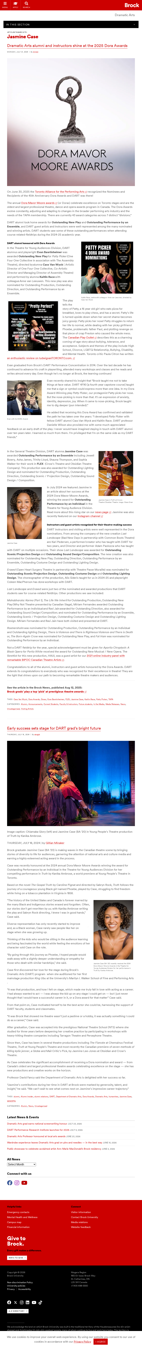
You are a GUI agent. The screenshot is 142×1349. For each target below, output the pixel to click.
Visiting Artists (27, 709)
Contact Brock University (84, 1217)
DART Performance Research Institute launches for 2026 (38, 1129)
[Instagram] (17, 1182)
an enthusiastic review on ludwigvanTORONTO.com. (39, 358)
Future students (85, 704)
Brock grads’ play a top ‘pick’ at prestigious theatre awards (45, 691)
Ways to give (16, 1258)
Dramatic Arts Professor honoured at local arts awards (36, 1136)
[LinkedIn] (27, 1302)
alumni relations (41, 1096)
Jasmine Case (77, 699)
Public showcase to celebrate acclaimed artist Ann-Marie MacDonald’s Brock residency (54, 1148)
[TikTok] (40, 1302)
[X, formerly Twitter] (15, 1302)
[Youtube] (24, 1182)
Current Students (51, 704)
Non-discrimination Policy (20, 1282)
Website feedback (81, 1227)
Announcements (35, 704)
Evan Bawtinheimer (55, 699)
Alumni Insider (27, 1096)
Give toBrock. (16, 1241)
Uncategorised (13, 709)
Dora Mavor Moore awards (38, 203)
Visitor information (81, 1212)
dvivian (35, 52)
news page (101, 512)
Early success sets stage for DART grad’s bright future (54, 728)
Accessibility (24, 1289)
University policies (16, 1285)
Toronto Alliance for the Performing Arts (59, 191)
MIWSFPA (11, 1101)
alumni (16, 1096)
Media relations (79, 1222)
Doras (43, 699)
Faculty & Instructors (68, 704)
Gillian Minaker (55, 843)
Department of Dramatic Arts (68, 1096)
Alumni (24, 704)
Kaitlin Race (90, 699)
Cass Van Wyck (20, 699)
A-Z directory (16, 1311)
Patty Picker (101, 699)
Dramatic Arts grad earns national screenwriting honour (37, 1123)
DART (52, 1096)
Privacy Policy (82, 1341)
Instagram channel (89, 516)
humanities (113, 1096)
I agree (101, 1341)
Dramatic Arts (125, 15)
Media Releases (112, 704)
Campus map (14, 1222)
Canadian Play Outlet (81, 337)
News (123, 704)
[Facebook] (9, 1182)
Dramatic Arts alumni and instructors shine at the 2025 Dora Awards (67, 45)
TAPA (110, 699)
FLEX (67, 699)
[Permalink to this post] (71, 185)
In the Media (99, 704)
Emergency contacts (18, 1212)
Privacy (11, 1289)
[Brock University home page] (132, 5)
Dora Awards (34, 699)
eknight (37, 734)
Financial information (18, 1227)
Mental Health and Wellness (22, 1217)
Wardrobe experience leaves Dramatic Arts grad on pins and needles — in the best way (54, 1142)
